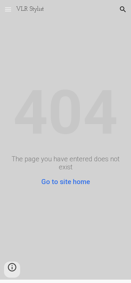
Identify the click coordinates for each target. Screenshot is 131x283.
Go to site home (65, 182)
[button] (8, 9)
